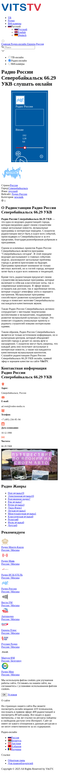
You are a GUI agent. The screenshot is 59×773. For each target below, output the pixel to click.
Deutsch (22, 35)
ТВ (9, 17)
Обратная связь (16, 760)
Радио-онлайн (19, 44)
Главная (6, 44)
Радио (11, 20)
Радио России (19, 194)
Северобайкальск (18, 188)
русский (13, 191)
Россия (40, 44)
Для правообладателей (20, 763)
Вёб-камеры (14, 23)
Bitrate (20, 129)
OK (4, 695)
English (22, 32)
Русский (22, 29)
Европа (31, 44)
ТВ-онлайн (17, 57)
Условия (12, 694)
